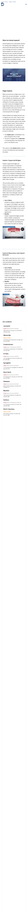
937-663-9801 (6, 359)
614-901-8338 (6, 341)
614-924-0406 (6, 378)
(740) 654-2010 (6, 332)
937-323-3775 (6, 368)
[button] (26, 4)
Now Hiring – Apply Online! (9, 2)
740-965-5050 (6, 405)
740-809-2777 (6, 387)
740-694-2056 (6, 350)
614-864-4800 (6, 396)
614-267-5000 (6, 415)
